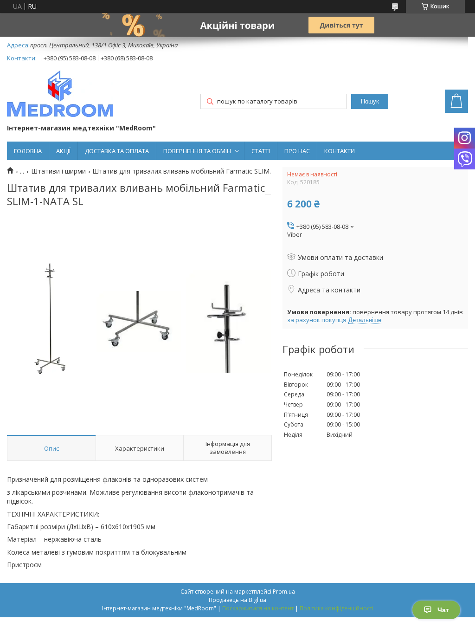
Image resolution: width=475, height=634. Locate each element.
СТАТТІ (260, 151)
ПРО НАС (297, 151)
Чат (443, 610)
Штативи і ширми (58, 171)
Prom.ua (284, 591)
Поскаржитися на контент (258, 608)
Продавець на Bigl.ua (237, 600)
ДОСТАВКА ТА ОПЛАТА (117, 151)
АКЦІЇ (63, 151)
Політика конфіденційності (336, 608)
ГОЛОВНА (28, 151)
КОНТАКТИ (339, 151)
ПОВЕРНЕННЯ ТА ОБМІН (197, 151)
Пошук (370, 101)
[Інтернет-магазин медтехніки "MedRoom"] (60, 95)
